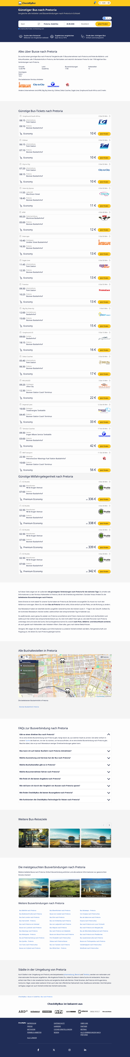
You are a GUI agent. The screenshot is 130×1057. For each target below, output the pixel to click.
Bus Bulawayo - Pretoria (87, 910)
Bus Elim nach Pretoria (57, 917)
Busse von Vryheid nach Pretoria (29, 948)
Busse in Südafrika (34, 997)
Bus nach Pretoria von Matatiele (60, 931)
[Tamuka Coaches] (53, 85)
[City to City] (39, 85)
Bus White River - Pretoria (58, 948)
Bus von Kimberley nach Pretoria (60, 921)
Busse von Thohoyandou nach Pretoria (92, 941)
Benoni (77, 974)
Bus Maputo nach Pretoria (58, 928)
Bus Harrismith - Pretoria (27, 921)
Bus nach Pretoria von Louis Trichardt (92, 924)
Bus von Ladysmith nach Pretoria (60, 924)
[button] (67, 690)
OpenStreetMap (101, 696)
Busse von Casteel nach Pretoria (60, 914)
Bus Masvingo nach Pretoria (28, 931)
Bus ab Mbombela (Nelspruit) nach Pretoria (94, 931)
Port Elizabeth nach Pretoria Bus (60, 938)
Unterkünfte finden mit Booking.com (32, 29)
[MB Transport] (67, 85)
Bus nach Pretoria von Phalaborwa (91, 934)
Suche (28, 740)
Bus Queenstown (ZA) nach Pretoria (91, 938)
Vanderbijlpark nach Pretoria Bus (91, 945)
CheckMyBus (22, 997)
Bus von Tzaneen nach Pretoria (60, 945)
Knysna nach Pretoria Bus (88, 921)
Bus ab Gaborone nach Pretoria (90, 917)
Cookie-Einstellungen (63, 1029)
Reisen (56, 1032)
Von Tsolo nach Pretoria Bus (28, 945)
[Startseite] (27, 3)
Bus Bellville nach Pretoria (27, 910)
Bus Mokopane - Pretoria (27, 934)
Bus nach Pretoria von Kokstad (29, 924)
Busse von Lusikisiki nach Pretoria (30, 928)
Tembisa (86, 974)
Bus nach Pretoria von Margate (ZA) (91, 928)
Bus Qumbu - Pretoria (26, 941)
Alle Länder (32, 1038)
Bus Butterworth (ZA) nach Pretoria (30, 914)
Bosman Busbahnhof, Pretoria (29, 707)
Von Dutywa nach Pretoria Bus (90, 914)
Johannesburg (69, 974)
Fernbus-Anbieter (34, 1032)
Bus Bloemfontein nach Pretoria (60, 910)
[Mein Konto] (94, 3)
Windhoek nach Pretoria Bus (89, 948)
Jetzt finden (104, 134)
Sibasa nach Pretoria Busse (58, 941)
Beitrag (84, 1029)
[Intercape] (25, 85)
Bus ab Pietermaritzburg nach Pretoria (31, 938)
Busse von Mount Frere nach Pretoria (62, 934)
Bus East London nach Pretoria (29, 917)
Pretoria (105, 657)
